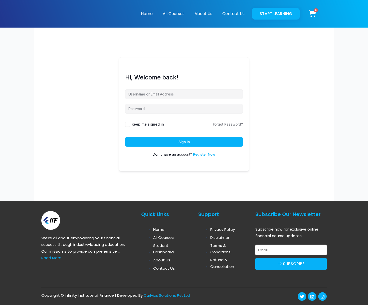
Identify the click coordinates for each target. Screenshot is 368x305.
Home (147, 14)
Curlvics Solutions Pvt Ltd (167, 295)
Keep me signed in (148, 124)
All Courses (174, 14)
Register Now (204, 154)
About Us (203, 14)
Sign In (184, 142)
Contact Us (233, 14)
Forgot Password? (228, 124)
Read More (51, 257)
